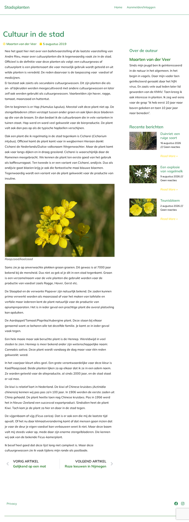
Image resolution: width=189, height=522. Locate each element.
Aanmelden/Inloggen (141, 7)
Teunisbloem (170, 200)
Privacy (12, 503)
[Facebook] (176, 503)
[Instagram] (183, 503)
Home (118, 7)
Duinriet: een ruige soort (170, 136)
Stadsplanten (17, 7)
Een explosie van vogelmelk (171, 169)
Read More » (169, 156)
